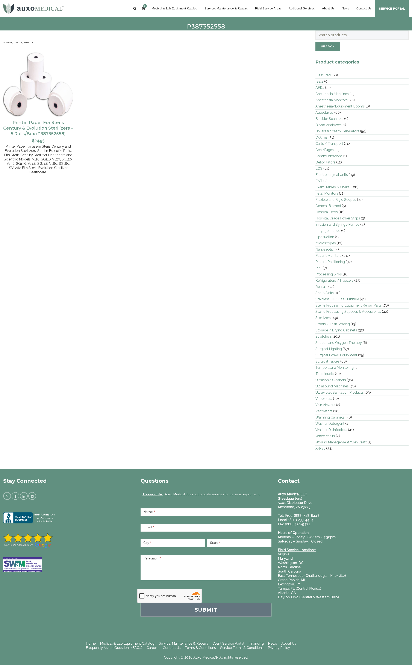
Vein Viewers (325, 405)
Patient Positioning (330, 262)
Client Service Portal (228, 643)
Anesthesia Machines (332, 94)
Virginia (283, 554)
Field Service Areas (268, 8)
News (345, 8)
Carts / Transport (329, 144)
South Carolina (289, 571)
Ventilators (323, 411)
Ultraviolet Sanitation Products (339, 392)
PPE (318, 268)
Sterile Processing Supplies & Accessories (348, 312)
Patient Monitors (328, 256)
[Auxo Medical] (33, 8)
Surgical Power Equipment (336, 355)
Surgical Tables (327, 361)
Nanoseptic (324, 249)
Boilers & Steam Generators (337, 131)
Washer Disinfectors (331, 430)
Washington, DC (290, 563)
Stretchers (323, 336)
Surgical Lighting (328, 349)
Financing (256, 643)
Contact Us (363, 8)
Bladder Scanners (329, 119)
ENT (319, 181)
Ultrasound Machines (332, 386)
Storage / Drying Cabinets (336, 330)
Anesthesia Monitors (331, 100)
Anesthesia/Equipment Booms (340, 106)
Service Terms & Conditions (242, 648)
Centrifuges (324, 150)
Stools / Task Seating (332, 324)
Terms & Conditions (200, 648)
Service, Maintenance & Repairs (226, 8)
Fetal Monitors (326, 193)
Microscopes (325, 243)
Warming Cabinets (330, 417)
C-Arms (321, 137)
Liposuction (324, 237)
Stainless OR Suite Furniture (337, 299)
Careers (153, 648)
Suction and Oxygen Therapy (338, 343)
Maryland (285, 558)
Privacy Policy (279, 648)
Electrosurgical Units (331, 175)
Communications (328, 156)
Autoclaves (324, 112)
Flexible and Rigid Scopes (335, 200)
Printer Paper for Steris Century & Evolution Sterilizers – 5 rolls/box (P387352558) (38, 128)
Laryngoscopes (327, 231)
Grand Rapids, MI (291, 580)
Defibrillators (325, 162)
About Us (328, 8)
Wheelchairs (325, 436)
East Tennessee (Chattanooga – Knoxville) (312, 576)
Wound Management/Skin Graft (341, 442)
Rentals (321, 287)
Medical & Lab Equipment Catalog (174, 8)
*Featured (323, 75)
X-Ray (320, 448)
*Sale (319, 81)
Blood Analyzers (328, 125)
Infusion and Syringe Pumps (337, 224)
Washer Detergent (329, 424)
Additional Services (302, 8)
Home (91, 643)
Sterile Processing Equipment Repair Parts (348, 305)
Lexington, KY (289, 584)
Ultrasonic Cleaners (330, 380)
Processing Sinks (328, 274)
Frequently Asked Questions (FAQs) (114, 648)
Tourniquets (324, 374)
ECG (319, 168)
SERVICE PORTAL (392, 8)
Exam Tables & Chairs (332, 187)
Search (328, 46)
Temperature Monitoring (334, 368)
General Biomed (328, 206)
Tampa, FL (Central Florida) (299, 588)
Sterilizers (323, 318)
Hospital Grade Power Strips (337, 218)
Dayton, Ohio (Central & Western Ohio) (308, 597)
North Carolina (289, 567)
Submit (206, 610)
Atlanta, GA (287, 593)
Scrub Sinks (324, 293)
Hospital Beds (326, 212)
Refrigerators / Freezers (334, 280)
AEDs (319, 88)
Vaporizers (323, 399)
